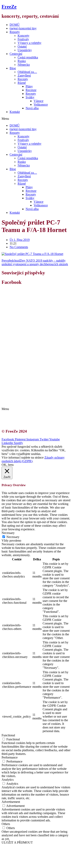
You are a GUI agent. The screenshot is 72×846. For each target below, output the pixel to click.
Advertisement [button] (11, 801)
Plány (29, 86)
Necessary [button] (8, 533)
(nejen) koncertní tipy (23, 28)
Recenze (31, 90)
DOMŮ (15, 24)
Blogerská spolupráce (27, 398)
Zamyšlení (24, 75)
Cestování (16, 53)
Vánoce (38, 101)
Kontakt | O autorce (26, 394)
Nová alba (32, 108)
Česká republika (28, 57)
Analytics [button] (8, 779)
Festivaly (23, 39)
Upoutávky (25, 50)
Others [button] (6, 824)
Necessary (12, 537)
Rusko (22, 61)
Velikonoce (41, 104)
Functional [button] (8, 735)
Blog (13, 68)
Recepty (23, 79)
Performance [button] (10, 757)
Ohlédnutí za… (27, 72)
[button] (36, 119)
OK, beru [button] (8, 464)
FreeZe (9, 6)
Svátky (30, 97)
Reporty (15, 32)
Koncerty (23, 35)
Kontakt (15, 111)
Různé (22, 82)
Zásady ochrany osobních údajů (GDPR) (39, 402)
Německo (24, 64)
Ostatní (22, 46)
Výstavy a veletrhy (29, 43)
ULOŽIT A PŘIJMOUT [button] (17, 842)
